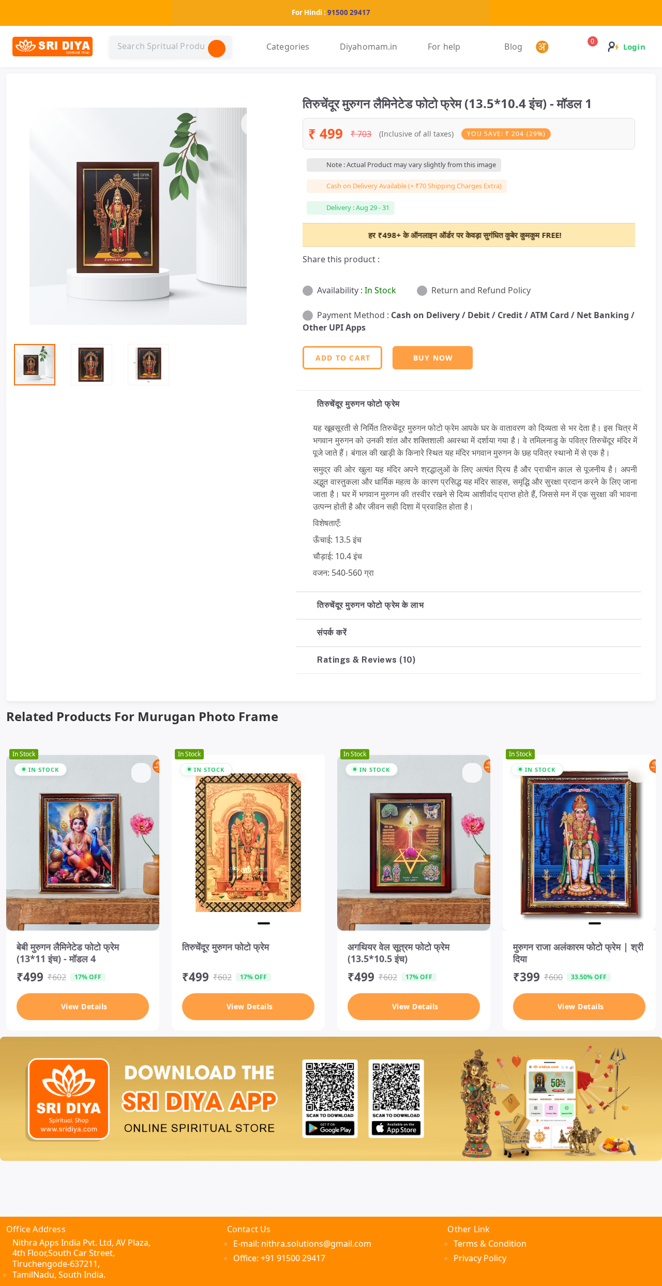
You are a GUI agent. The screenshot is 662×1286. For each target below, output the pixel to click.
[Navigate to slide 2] (90, 923)
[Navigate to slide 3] (266, 923)
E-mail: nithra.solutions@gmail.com (302, 1243)
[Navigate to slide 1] (73, 923)
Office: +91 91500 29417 (279, 1258)
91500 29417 (348, 12)
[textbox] (170, 46)
